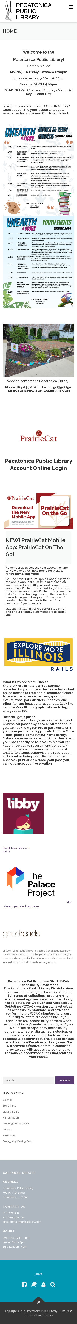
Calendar (8, 1100)
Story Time (9, 1105)
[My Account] (43, 1284)
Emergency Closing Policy (18, 1141)
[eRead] (34, 1284)
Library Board (11, 1111)
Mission (7, 1129)
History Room (11, 1117)
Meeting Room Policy (16, 1123)
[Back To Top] (38, 1302)
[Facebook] (24, 1284)
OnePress (66, 1311)
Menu (71, 7)
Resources (9, 1135)
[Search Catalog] (53, 1284)
